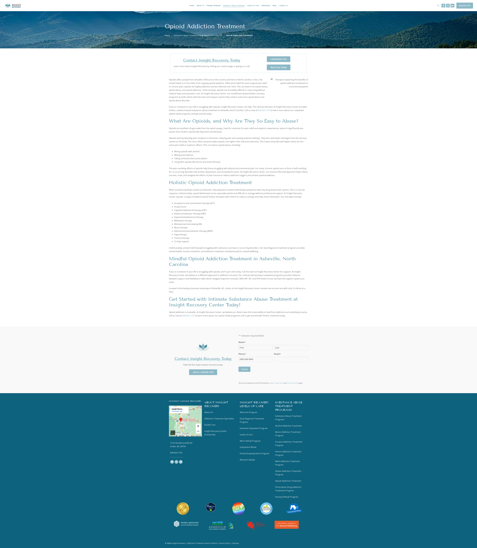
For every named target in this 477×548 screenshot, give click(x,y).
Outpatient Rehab (248, 447)
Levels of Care (246, 434)
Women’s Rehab (247, 459)
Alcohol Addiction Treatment (288, 425)
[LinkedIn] (452, 6)
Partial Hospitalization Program (254, 453)
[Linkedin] (181, 462)
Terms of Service (292, 383)
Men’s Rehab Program (250, 441)
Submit (244, 369)
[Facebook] (443, 6)
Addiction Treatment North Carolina (202, 543)
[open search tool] (438, 5)
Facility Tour (210, 424)
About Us (208, 412)
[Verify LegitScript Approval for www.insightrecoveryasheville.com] (210, 511)
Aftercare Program (248, 412)
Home (167, 35)
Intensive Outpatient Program (254, 428)
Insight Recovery (178, 543)
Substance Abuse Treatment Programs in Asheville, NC (198, 35)
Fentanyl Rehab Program (286, 497)
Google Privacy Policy (276, 383)
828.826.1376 (465, 5)
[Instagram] (448, 6)
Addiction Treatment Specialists (219, 418)
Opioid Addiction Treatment (288, 481)
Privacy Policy (225, 543)
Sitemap (235, 543)
